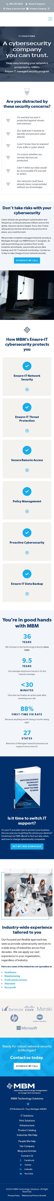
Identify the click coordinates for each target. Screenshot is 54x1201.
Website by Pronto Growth (34, 1196)
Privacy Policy (14, 1196)
